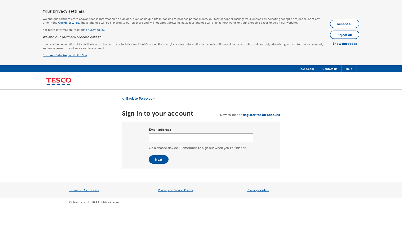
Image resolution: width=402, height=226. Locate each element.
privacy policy (95, 29)
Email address (160, 129)
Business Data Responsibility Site (65, 55)
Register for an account (261, 114)
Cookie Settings (68, 22)
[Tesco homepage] (58, 81)
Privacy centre (258, 189)
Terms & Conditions (84, 189)
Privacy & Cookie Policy (175, 189)
